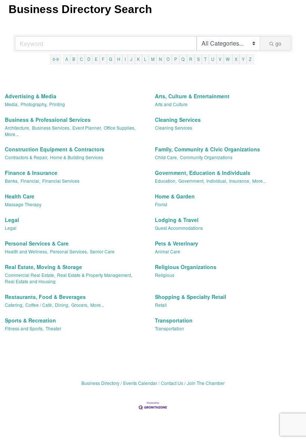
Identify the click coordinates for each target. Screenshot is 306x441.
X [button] (236, 59)
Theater (53, 328)
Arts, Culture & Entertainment (192, 96)
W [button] (228, 59)
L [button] (145, 59)
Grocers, (79, 305)
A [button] (66, 59)
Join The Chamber (206, 383)
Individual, (216, 181)
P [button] (175, 59)
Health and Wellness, (26, 251)
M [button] (152, 59)
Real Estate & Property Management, (94, 275)
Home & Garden (175, 196)
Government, (191, 181)
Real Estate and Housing (30, 281)
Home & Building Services (76, 157)
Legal (12, 219)
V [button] (220, 59)
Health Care (19, 196)
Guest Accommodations (179, 228)
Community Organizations (206, 157)
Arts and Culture (171, 104)
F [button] (103, 59)
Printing (57, 104)
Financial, (30, 181)
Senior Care (102, 251)
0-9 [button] (56, 59)
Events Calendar (140, 383)
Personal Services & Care (37, 243)
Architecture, (17, 127)
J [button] (131, 59)
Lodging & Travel (177, 219)
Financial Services (60, 181)
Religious (164, 275)
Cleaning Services (178, 119)
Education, (166, 181)
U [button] (212, 59)
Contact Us (172, 383)
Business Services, (51, 127)
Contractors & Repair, (26, 157)
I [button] (125, 59)
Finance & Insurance (31, 172)
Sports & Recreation (30, 320)
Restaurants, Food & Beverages (45, 296)
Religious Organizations (185, 267)
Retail (161, 305)
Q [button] (183, 59)
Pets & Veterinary (176, 243)
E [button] (96, 59)
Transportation (174, 320)
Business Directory (100, 383)
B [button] (73, 59)
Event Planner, (87, 127)
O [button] (168, 59)
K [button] (138, 59)
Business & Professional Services (48, 119)
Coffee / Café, (39, 305)
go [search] (278, 43)
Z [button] (250, 59)
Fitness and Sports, (24, 328)
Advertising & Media (30, 96)
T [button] (205, 59)
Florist (161, 204)
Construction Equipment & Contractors (54, 149)
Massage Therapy (23, 204)
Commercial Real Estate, (30, 275)
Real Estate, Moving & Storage (43, 267)
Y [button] (243, 59)
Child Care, (166, 157)
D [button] (88, 59)
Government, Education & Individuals (202, 172)
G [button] (110, 59)
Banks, (12, 181)
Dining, (62, 305)
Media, (12, 104)
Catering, (14, 305)
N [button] (160, 59)
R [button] (190, 59)
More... (12, 134)
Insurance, (239, 181)
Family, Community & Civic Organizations (207, 149)
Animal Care (167, 251)
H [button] (118, 59)
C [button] (81, 59)
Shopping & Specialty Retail (190, 296)
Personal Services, (69, 251)
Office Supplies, (119, 127)
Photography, (34, 104)
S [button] (198, 59)
